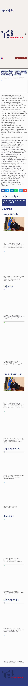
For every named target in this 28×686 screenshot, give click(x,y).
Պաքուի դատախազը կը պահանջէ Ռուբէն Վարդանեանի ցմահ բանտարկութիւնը (14, 477)
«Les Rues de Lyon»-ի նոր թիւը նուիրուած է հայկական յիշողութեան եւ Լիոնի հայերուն (13, 363)
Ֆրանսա (9, 516)
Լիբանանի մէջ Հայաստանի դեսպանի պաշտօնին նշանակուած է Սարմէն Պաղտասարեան (14, 317)
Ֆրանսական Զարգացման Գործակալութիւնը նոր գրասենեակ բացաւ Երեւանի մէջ (14, 592)
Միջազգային (11, 599)
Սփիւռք (8, 286)
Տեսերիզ (7, 209)
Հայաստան (11, 214)
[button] (25, 34)
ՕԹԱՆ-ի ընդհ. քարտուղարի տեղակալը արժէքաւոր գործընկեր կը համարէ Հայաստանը (14, 630)
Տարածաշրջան (5, 77)
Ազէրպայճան (12, 448)
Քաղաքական (14, 77)
